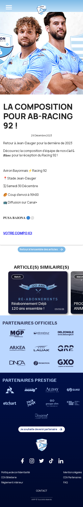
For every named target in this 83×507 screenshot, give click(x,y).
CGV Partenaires (72, 477)
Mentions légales (72, 472)
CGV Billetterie (9, 477)
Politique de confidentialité (15, 472)
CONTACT (41, 490)
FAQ (65, 482)
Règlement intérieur (12, 482)
